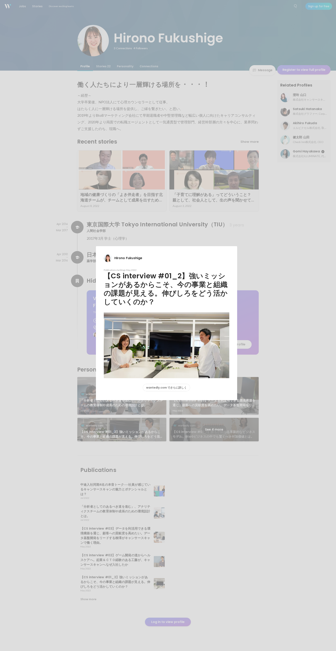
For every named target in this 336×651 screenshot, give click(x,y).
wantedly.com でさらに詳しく (166, 388)
